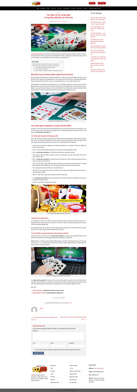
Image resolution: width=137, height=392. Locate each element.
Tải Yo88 (60, 8)
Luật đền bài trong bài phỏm (41, 69)
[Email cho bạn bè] (59, 298)
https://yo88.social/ (99, 368)
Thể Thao (53, 8)
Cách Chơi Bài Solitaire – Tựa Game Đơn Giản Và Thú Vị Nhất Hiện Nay (98, 35)
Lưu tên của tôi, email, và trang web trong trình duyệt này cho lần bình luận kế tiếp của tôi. (57, 349)
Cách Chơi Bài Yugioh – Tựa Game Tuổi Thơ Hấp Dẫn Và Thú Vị (97, 28)
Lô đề (48, 8)
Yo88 (37, 8)
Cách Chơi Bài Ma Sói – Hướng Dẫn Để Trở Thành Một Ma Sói (98, 47)
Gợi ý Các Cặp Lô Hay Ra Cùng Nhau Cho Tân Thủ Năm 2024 (98, 18)
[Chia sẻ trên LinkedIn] (64, 298)
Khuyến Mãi (66, 8)
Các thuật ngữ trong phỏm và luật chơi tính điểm (46, 65)
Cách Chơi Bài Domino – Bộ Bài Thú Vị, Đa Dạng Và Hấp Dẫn (98, 23)
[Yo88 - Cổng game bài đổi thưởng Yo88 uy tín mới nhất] (36, 3)
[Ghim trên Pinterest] (61, 298)
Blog (58, 12)
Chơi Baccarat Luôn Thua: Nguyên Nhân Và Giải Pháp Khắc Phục (97, 41)
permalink (70, 302)
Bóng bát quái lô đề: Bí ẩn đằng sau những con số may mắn (97, 65)
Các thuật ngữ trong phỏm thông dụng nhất (45, 67)
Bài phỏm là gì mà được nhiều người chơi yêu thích (46, 64)
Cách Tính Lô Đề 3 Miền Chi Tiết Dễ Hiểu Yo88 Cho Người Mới (98, 52)
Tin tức (85, 8)
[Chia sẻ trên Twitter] (56, 298)
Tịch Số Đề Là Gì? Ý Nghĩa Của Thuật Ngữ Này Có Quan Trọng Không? (98, 58)
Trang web (71, 343)
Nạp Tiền (79, 8)
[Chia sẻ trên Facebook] (53, 298)
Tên (34, 343)
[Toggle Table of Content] (60, 62)
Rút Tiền (73, 8)
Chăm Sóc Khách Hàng (95, 8)
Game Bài (43, 8)
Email (52, 343)
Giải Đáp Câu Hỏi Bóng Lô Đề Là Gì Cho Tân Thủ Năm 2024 (98, 70)
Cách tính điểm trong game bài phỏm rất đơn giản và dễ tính (48, 70)
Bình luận (35, 331)
